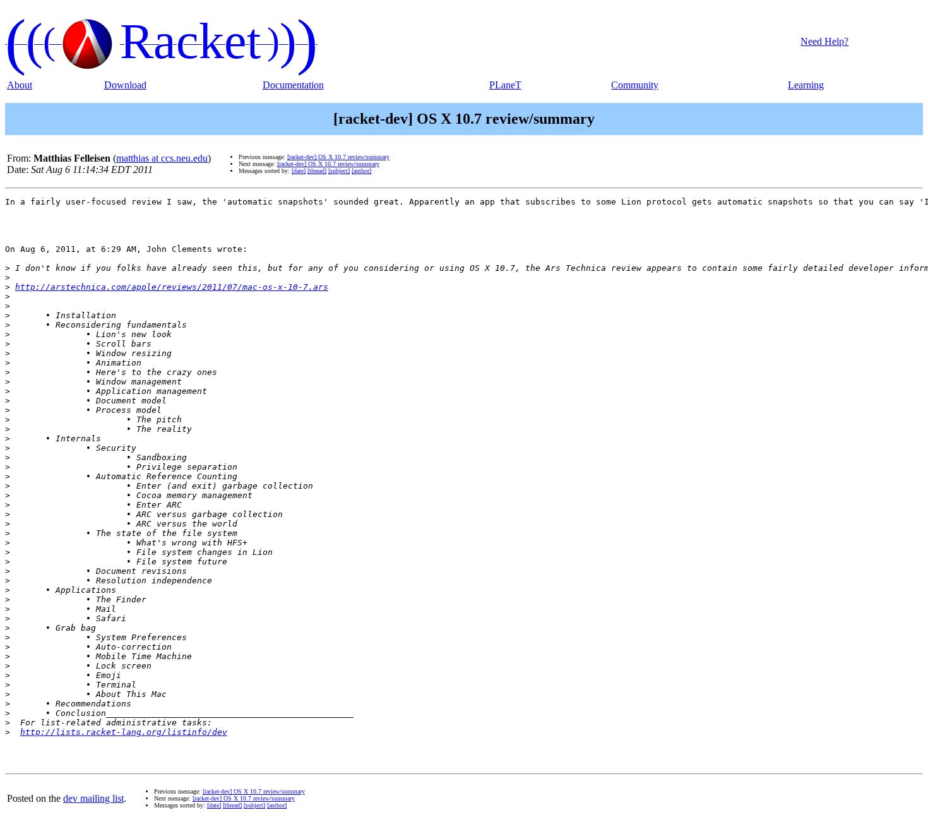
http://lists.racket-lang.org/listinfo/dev (123, 732)
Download (125, 85)
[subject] (339, 170)
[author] (361, 170)
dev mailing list (93, 798)
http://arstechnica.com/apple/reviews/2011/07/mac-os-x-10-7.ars (171, 287)
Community (634, 85)
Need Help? (824, 41)
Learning (806, 85)
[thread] (316, 170)
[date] (299, 170)
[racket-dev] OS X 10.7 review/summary (338, 156)
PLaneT (505, 85)
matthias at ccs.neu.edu (162, 158)
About (19, 85)
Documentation (293, 85)
